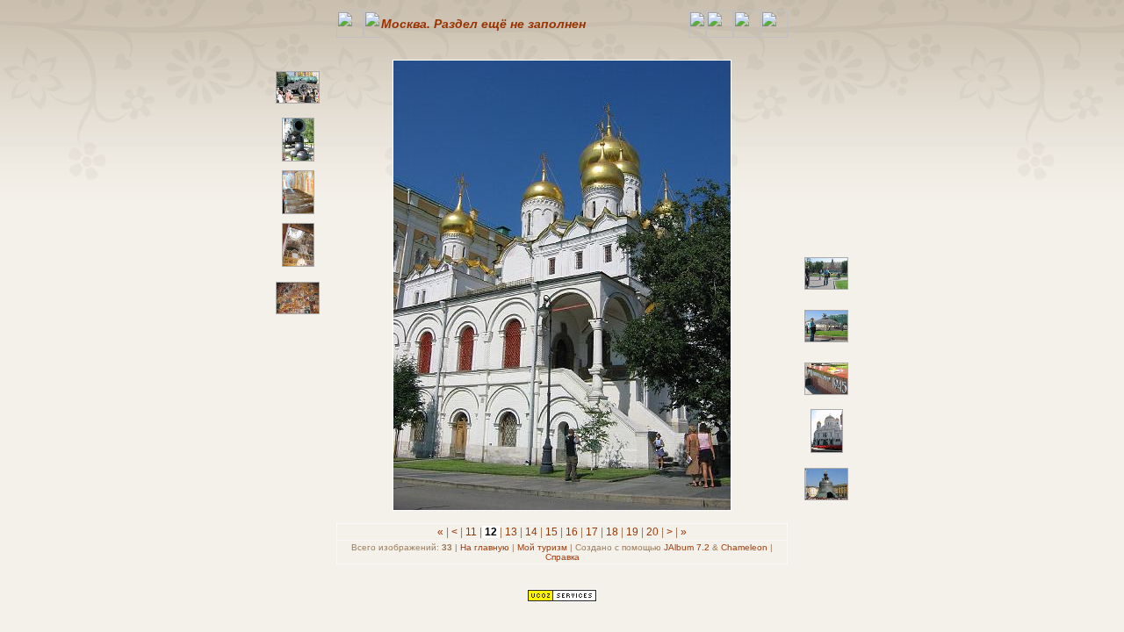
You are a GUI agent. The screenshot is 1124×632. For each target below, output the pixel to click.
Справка (562, 557)
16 (571, 532)
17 (592, 532)
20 (652, 532)
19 (632, 532)
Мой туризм (542, 547)
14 (531, 532)
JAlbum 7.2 (687, 547)
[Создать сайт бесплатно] (562, 598)
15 (551, 532)
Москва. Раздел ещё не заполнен (483, 24)
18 (612, 532)
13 (511, 532)
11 (471, 532)
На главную (484, 547)
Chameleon (744, 547)
